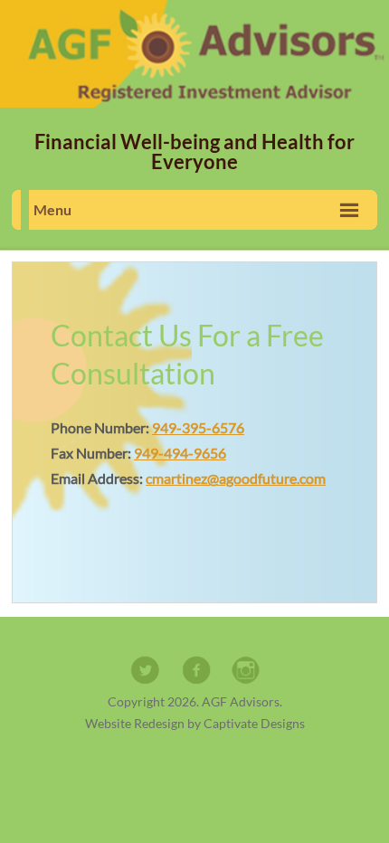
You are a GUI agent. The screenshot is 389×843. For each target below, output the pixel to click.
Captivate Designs (254, 723)
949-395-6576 (198, 427)
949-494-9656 (180, 452)
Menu (52, 209)
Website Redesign (135, 723)
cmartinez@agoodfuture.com (236, 478)
